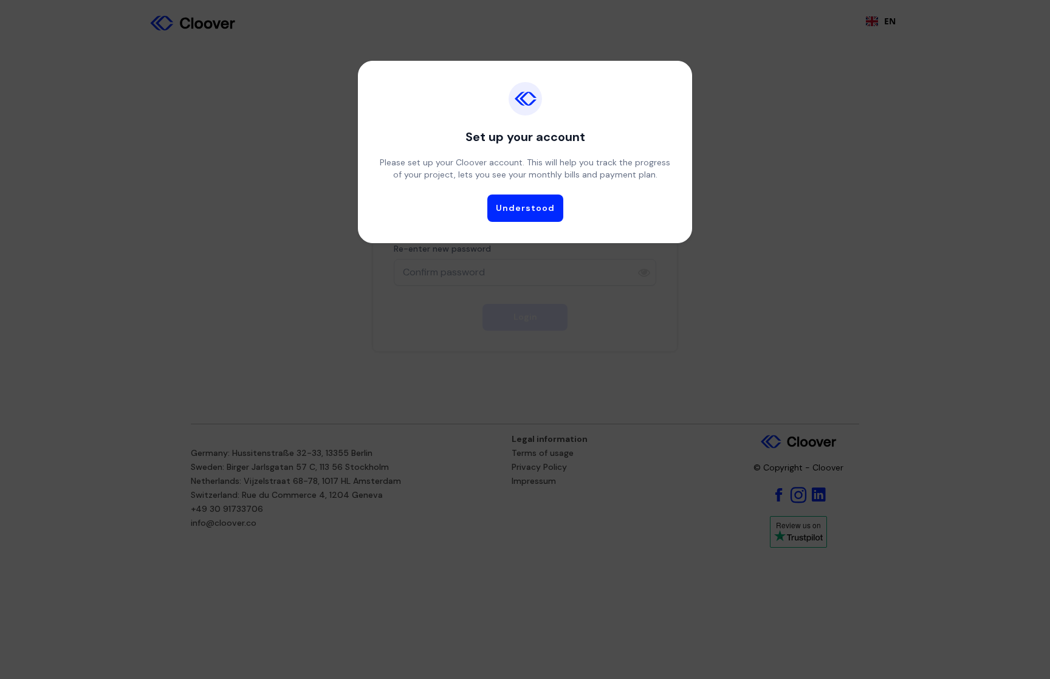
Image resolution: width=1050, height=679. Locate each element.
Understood (525, 207)
